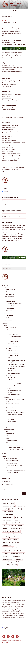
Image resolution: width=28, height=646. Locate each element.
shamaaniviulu (8, 545)
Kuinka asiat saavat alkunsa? (15, 303)
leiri (5, 525)
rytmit (15, 539)
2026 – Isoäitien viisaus (12, 327)
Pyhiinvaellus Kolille (15, 336)
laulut (17, 523)
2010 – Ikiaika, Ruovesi (14, 373)
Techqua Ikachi (10, 291)
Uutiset (4, 453)
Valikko (15, 10)
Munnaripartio (12, 421)
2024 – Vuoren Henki (13, 334)
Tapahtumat (5, 323)
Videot (6, 475)
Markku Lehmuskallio (17, 528)
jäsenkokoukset (10, 433)
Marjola (6, 528)
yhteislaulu (15, 562)
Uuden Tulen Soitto (11, 410)
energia (6, 509)
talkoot (8, 436)
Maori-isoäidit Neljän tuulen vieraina (12, 207)
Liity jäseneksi (6, 478)
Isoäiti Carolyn (10, 299)
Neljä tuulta (17, 3)
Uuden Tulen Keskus (17, 553)
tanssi (21, 548)
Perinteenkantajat (9, 296)
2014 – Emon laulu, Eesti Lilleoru (16, 364)
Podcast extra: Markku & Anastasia (15, 470)
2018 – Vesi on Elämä (13, 353)
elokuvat (8, 443)
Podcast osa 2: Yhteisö (9, 23)
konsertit (6, 397)
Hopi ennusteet (10, 294)
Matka (5, 531)
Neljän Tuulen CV (9, 317)
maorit (20, 525)
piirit (5, 537)
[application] (14, 48)
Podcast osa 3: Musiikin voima (14, 465)
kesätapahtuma (8, 520)
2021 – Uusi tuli (12, 343)
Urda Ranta (9, 310)
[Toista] (4, 48)
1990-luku (8, 388)
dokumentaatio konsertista (15, 414)
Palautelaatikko (8, 320)
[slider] (23, 48)
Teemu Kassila (10, 308)
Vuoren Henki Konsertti (12, 403)
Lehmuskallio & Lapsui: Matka (17, 449)
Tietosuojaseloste (6, 640)
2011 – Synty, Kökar (13, 371)
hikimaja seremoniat (11, 440)
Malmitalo (12, 525)
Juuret (6, 287)
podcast (12, 537)
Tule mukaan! (9, 315)
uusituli (6, 556)
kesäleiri (18, 517)
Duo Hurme (11, 419)
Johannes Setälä (10, 306)
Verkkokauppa (6, 481)
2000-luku (8, 375)
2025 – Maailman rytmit (14, 332)
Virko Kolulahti (16, 556)
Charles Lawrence (10, 301)
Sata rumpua (5, 201)
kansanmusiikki (8, 517)
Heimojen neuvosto (7, 484)
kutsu (11, 523)
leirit (5, 325)
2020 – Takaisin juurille (14, 346)
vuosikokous (18, 559)
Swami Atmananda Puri (10, 548)
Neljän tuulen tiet (10, 289)
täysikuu (6, 553)
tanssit (7, 438)
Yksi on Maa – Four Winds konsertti (15, 412)
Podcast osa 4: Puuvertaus (13, 467)
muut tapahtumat (9, 429)
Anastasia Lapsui (8, 503)
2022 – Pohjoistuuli (13, 341)
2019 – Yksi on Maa (13, 350)
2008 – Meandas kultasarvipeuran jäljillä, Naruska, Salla (14, 383)
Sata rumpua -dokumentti (16, 447)
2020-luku (8, 330)
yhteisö (6, 564)
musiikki (6, 534)
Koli (5, 523)
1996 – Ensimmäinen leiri (14, 394)
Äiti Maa (14, 564)
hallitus (13, 509)
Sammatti (6, 542)
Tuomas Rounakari (13, 417)
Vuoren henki (7, 559)
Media (4, 456)
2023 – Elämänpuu (13, 339)
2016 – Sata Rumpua (13, 357)
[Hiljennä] (19, 48)
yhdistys (6, 562)
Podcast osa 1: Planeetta (12, 460)
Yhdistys (6, 313)
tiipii (5, 550)
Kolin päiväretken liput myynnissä (11, 204)
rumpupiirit (7, 427)
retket (7, 431)
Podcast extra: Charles (12, 472)
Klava (9, 424)
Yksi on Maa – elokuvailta (14, 445)
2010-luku (8, 348)
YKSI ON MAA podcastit (10, 458)
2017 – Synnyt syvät (13, 355)
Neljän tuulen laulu (18, 534)
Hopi (20, 509)
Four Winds (5, 285)
